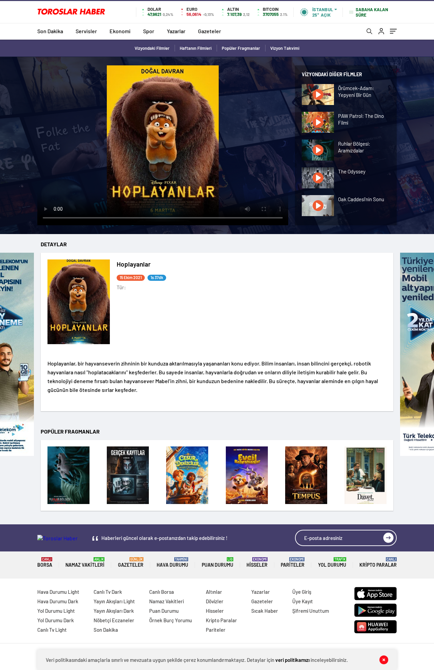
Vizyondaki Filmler (152, 48)
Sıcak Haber (264, 611)
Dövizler (214, 601)
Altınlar (214, 592)
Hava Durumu (172, 562)
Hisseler (257, 562)
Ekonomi (120, 31)
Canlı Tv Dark (108, 592)
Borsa (44, 562)
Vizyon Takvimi (284, 48)
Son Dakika (50, 31)
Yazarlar (176, 31)
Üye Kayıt (302, 601)
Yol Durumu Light (56, 611)
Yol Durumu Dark (55, 620)
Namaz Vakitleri (84, 562)
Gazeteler (209, 31)
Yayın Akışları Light (114, 601)
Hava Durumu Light (58, 592)
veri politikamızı (292, 660)
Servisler (86, 31)
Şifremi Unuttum (310, 611)
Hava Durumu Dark (57, 601)
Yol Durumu (332, 562)
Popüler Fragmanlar (241, 48)
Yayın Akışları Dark (114, 611)
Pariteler (292, 562)
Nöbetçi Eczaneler (114, 620)
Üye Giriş (301, 592)
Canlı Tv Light (52, 630)
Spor (148, 31)
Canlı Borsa (161, 592)
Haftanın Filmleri (196, 48)
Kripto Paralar (378, 562)
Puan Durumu (217, 562)
